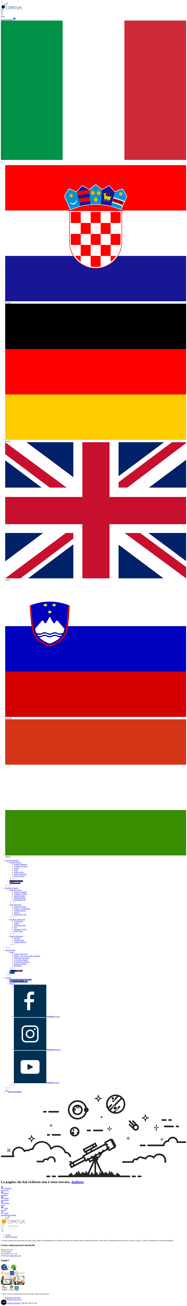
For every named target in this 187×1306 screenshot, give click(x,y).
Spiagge (16, 913)
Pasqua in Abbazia (20, 964)
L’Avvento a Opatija (21, 960)
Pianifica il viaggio (11, 888)
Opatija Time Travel (20, 954)
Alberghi (17, 938)
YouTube (52, 1083)
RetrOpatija (18, 966)
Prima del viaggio (16, 890)
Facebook (53, 1017)
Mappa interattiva (20, 898)
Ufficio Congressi (11, 1237)
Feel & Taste (18, 931)
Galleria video (18, 872)
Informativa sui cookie (12, 1298)
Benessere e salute (20, 929)
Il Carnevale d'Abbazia (22, 962)
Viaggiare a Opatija (20, 894)
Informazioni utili (20, 900)
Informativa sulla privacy (13, 1299)
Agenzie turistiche (20, 942)
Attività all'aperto (20, 925)
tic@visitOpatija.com (13, 1256)
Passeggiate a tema (20, 914)
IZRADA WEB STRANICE (11, 1303)
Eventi (12, 952)
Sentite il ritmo (10, 950)
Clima (16, 870)
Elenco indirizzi (19, 876)
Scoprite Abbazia (15, 862)
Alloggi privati (19, 940)
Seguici (12, 984)
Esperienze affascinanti (17, 919)
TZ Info (8, 1235)
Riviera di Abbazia (20, 874)
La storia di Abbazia (21, 866)
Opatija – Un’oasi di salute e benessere (27, 956)
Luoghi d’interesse (20, 907)
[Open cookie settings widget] (3, 1302)
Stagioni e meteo (19, 896)
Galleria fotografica (20, 864)
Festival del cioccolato (21, 958)
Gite (15, 927)
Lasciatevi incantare (12, 860)
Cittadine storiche (20, 911)
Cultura (16, 923)
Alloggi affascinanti (16, 936)
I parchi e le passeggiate (22, 909)
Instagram (53, 1050)
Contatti (8, 978)
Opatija (16, 868)
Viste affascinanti (15, 905)
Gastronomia (18, 921)
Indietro (78, 1182)
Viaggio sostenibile (20, 892)
